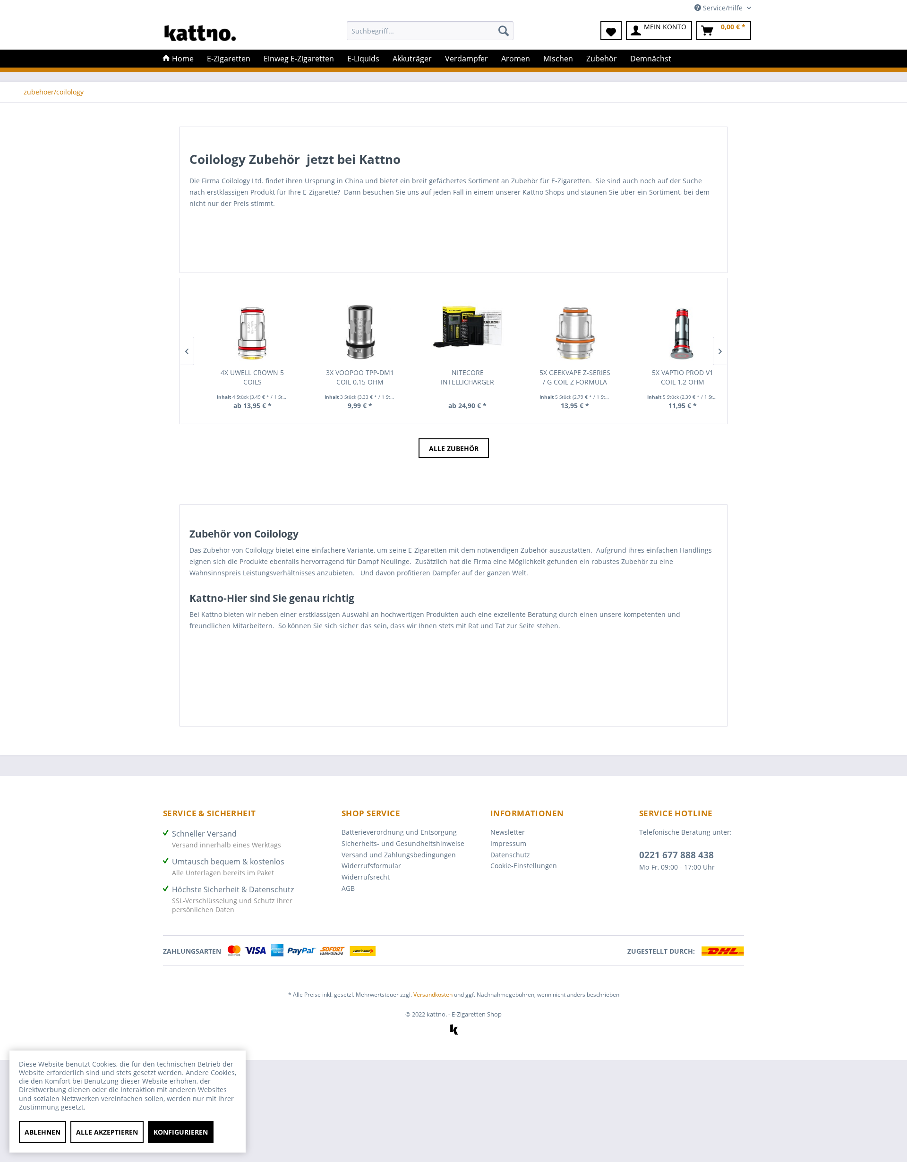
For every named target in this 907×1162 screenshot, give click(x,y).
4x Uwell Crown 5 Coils (246, 377)
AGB (348, 888)
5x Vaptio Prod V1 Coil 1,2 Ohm (676, 377)
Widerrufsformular (371, 865)
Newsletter (507, 832)
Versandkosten (433, 995)
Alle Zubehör (454, 448)
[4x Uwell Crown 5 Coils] (246, 326)
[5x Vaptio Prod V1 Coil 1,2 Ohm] (676, 326)
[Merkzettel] (611, 30)
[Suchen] (503, 30)
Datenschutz (510, 854)
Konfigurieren (181, 1132)
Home (182, 58)
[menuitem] (430, 35)
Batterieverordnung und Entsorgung (399, 832)
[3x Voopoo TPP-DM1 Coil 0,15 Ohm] (354, 326)
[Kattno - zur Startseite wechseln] (200, 33)
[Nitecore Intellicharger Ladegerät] (461, 326)
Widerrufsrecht (366, 876)
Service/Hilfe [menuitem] (722, 7)
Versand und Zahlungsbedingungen (399, 854)
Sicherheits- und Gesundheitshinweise (403, 843)
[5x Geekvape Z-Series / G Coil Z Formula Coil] (569, 326)
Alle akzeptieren (107, 1132)
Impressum (508, 843)
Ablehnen (42, 1132)
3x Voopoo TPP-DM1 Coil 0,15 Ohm (354, 377)
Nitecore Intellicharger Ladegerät (461, 377)
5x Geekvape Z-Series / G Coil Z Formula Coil (568, 377)
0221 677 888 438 (676, 855)
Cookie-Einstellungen (523, 865)
